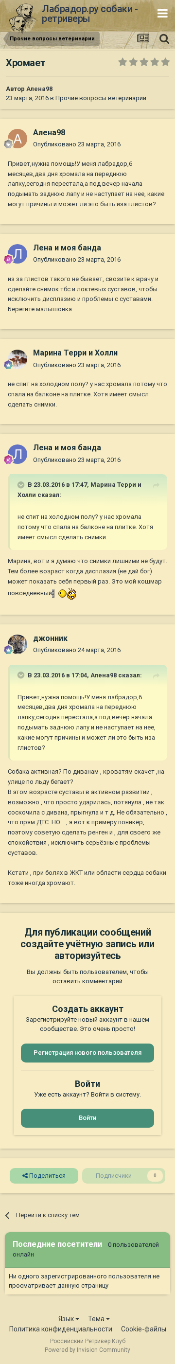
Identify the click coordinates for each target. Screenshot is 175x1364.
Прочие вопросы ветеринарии (100, 98)
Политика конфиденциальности (60, 1329)
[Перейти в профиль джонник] (17, 644)
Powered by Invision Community (87, 1349)
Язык (66, 1319)
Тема (97, 1319)
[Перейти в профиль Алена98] (17, 138)
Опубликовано (77, 144)
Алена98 (39, 88)
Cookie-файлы (143, 1329)
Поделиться (47, 1175)
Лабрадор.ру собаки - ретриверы (90, 13)
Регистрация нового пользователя (87, 1052)
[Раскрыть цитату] (22, 485)
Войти (87, 1117)
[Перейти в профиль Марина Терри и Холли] (17, 359)
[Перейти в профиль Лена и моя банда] (17, 254)
